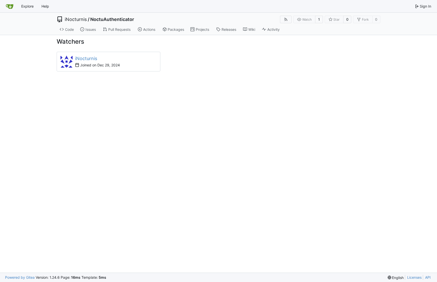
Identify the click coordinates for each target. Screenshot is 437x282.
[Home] (10, 6)
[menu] (396, 277)
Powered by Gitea (20, 277)
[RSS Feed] (286, 19)
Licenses (414, 277)
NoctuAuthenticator (112, 19)
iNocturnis (76, 19)
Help (45, 6)
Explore (27, 6)
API (428, 277)
